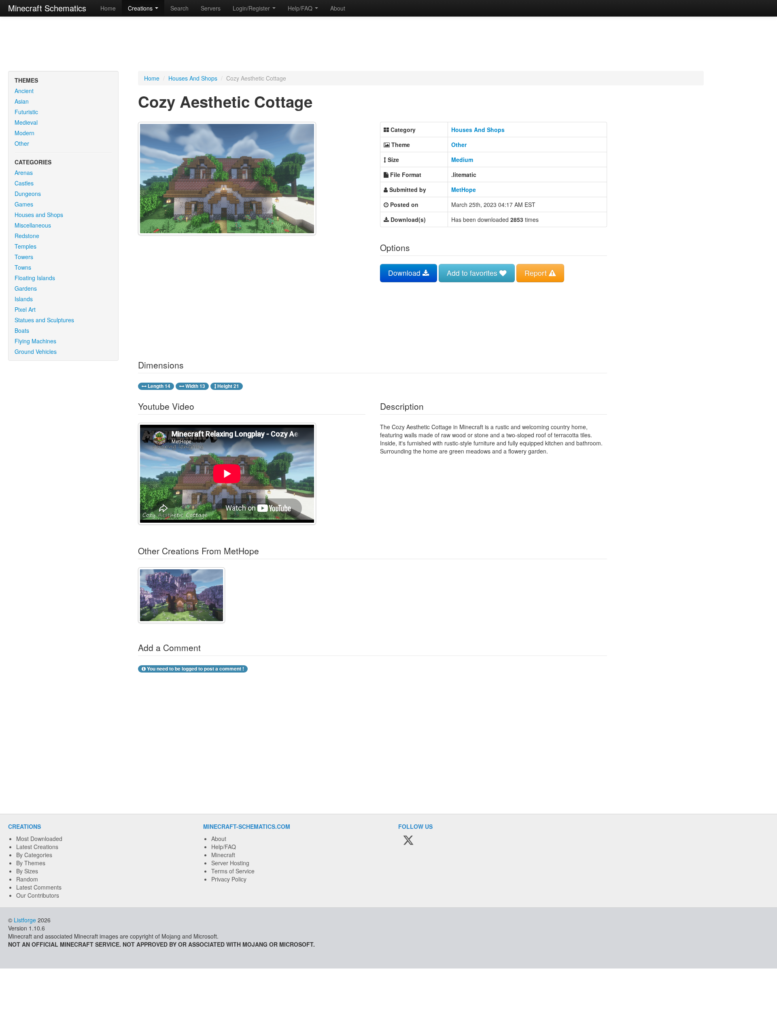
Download (405, 273)
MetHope (463, 189)
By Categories (34, 855)
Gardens (26, 288)
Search (179, 8)
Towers (24, 257)
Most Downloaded (39, 838)
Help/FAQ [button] (301, 8)
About (337, 8)
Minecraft (223, 855)
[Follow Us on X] (408, 841)
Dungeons (28, 193)
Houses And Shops (192, 78)
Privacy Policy (228, 879)
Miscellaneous (33, 225)
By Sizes (27, 871)
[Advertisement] (388, 44)
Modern (24, 133)
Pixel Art (25, 309)
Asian (22, 101)
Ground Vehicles (36, 351)
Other (22, 143)
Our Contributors (37, 895)
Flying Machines (35, 341)
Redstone (27, 236)
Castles (24, 183)
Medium (462, 159)
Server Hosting (230, 863)
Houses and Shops (39, 215)
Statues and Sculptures (44, 320)
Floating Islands (35, 278)
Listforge (25, 920)
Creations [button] (141, 8)
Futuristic (26, 112)
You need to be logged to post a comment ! (195, 668)
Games (24, 204)
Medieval (26, 122)
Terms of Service (233, 871)
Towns (23, 267)
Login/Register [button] (252, 8)
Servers (211, 8)
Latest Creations (37, 847)
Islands (24, 299)
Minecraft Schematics (47, 8)
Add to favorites (473, 273)
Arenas (24, 172)
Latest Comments (39, 887)
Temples (25, 246)
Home (108, 8)
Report (536, 273)
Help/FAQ (223, 847)
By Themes (30, 863)
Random (27, 879)
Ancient (24, 91)
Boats (22, 330)
